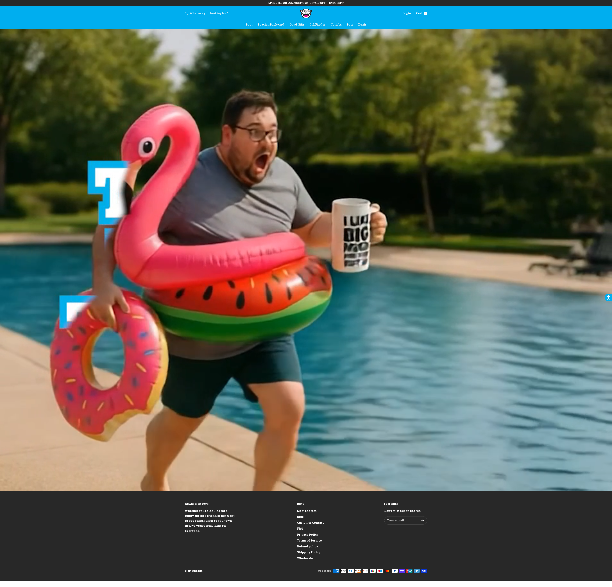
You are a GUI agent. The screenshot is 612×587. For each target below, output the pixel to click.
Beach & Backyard (271, 24)
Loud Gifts (296, 24)
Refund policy (307, 546)
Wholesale (305, 558)
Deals (362, 24)
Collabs (336, 24)
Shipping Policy (308, 552)
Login (406, 13)
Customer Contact (310, 522)
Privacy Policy (308, 534)
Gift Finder (318, 24)
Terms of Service (309, 540)
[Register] (422, 520)
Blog (300, 516)
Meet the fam (307, 510)
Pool (249, 24)
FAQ (300, 528)
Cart (421, 13)
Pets (350, 24)
